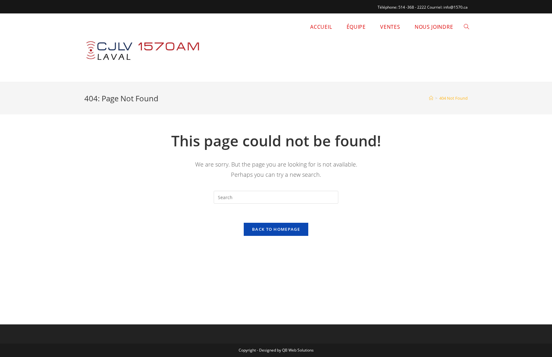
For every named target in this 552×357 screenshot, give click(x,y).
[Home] (431, 98)
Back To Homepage (276, 229)
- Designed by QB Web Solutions (285, 350)
